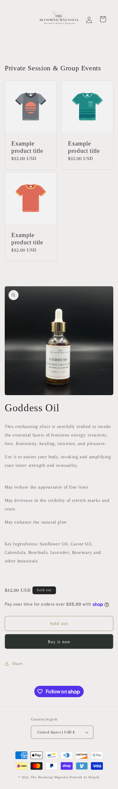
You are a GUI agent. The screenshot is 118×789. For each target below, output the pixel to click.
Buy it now (59, 641)
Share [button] (17, 663)
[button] (103, 19)
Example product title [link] (27, 147)
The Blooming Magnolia (50, 777)
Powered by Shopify (85, 777)
